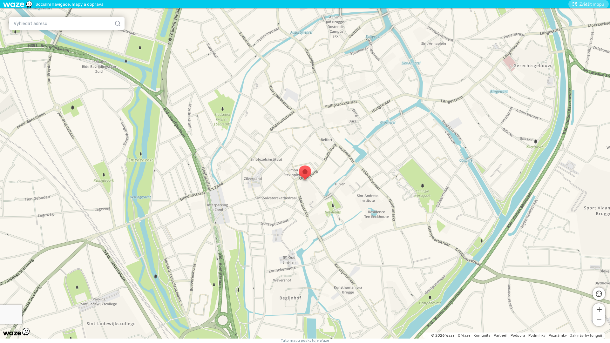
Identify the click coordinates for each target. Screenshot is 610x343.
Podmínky (537, 335)
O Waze (464, 335)
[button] (599, 309)
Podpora (518, 335)
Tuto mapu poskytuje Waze (305, 341)
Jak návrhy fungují (586, 335)
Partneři (500, 335)
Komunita (482, 335)
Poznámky (558, 335)
